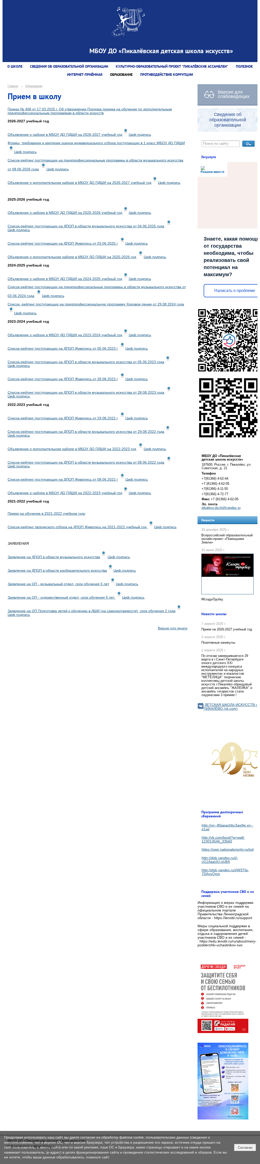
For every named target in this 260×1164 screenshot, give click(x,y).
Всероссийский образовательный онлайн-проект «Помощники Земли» (227, 539)
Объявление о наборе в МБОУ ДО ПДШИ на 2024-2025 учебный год (65, 279)
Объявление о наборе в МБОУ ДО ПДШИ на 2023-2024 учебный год (65, 335)
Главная (13, 85)
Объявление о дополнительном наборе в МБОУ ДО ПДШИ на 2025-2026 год (72, 257)
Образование (121, 74)
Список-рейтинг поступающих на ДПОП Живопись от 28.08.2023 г (63, 379)
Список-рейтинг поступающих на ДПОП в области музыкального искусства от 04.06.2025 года (86, 226)
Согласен (245, 1148)
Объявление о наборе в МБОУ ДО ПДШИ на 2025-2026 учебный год (65, 213)
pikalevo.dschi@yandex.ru (221, 508)
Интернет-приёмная (84, 74)
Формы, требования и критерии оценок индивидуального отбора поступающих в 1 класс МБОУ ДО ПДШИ (96, 143)
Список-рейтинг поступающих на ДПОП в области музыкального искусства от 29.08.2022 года (86, 432)
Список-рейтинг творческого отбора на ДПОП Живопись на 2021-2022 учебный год (78, 527)
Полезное (244, 66)
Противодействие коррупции (166, 74)
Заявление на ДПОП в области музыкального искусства (54, 557)
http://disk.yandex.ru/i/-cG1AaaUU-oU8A (220, 860)
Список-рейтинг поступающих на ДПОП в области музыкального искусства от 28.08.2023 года (86, 392)
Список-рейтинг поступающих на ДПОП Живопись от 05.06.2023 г (63, 348)
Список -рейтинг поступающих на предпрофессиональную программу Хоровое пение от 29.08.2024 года (96, 304)
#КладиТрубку (212, 599)
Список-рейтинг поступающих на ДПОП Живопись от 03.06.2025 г (63, 243)
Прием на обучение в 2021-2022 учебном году (46, 513)
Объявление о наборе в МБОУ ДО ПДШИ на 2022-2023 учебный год (65, 493)
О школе (14, 66)
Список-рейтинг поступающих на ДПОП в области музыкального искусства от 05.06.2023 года (86, 362)
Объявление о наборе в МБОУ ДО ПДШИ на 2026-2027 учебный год (65, 135)
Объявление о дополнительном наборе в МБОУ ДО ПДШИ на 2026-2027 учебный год (79, 183)
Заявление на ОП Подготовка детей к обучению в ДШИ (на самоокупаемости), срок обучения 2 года (91, 611)
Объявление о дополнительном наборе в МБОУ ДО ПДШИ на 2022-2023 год (72, 449)
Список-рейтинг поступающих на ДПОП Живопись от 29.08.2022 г (63, 418)
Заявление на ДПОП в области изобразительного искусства (57, 570)
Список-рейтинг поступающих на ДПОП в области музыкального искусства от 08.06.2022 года (86, 462)
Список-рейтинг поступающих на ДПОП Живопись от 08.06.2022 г (63, 479)
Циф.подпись (140, 135)
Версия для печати (172, 628)
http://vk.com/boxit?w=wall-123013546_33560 (223, 839)
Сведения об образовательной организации (69, 66)
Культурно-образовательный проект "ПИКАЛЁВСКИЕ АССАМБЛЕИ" (172, 66)
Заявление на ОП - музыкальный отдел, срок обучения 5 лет (58, 584)
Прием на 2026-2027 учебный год (226, 629)
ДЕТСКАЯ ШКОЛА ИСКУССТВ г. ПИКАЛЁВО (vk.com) (230, 707)
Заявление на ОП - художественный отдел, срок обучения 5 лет (62, 597)
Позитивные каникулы (218, 642)
